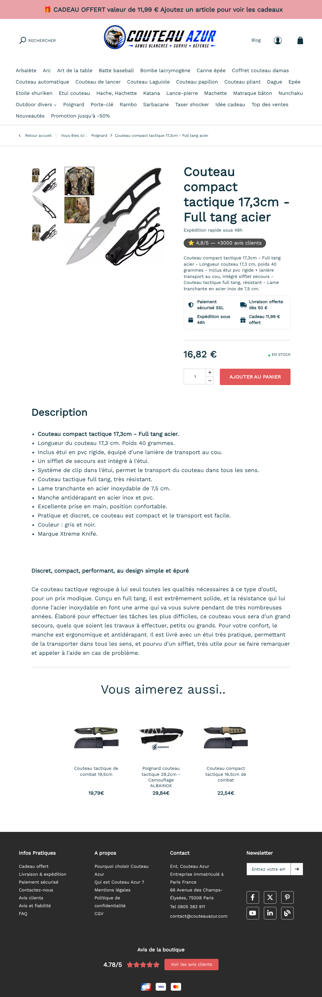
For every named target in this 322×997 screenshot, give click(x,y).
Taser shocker (192, 104)
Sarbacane (156, 104)
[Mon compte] (278, 40)
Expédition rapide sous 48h (213, 230)
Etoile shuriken (34, 93)
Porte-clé (102, 104)
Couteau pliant (242, 82)
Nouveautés (30, 116)
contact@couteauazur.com (199, 916)
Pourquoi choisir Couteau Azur (121, 870)
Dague (274, 82)
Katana (151, 93)
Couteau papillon (197, 82)
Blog (256, 40)
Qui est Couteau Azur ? (119, 882)
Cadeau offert (33, 866)
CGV (98, 913)
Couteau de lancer (98, 82)
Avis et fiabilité (35, 905)
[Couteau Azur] (161, 40)
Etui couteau (74, 93)
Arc (47, 70)
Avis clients (31, 898)
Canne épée (211, 70)
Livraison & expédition (42, 874)
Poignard (73, 104)
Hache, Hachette (116, 93)
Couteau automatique (42, 82)
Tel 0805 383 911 (187, 906)
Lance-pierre (182, 93)
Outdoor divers (34, 104)
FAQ (23, 913)
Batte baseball (116, 70)
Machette (215, 93)
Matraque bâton (252, 93)
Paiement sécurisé (38, 882)
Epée (294, 82)
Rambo (128, 104)
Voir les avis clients (191, 964)
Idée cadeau (230, 104)
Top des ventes (270, 104)
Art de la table (74, 70)
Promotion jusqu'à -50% (80, 116)
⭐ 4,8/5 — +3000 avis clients (225, 243)
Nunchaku (290, 93)
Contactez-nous (36, 890)
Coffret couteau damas (260, 70)
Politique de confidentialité (109, 902)
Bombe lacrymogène (165, 70)
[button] (297, 869)
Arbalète (26, 70)
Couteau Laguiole (148, 82)
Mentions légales (112, 890)
